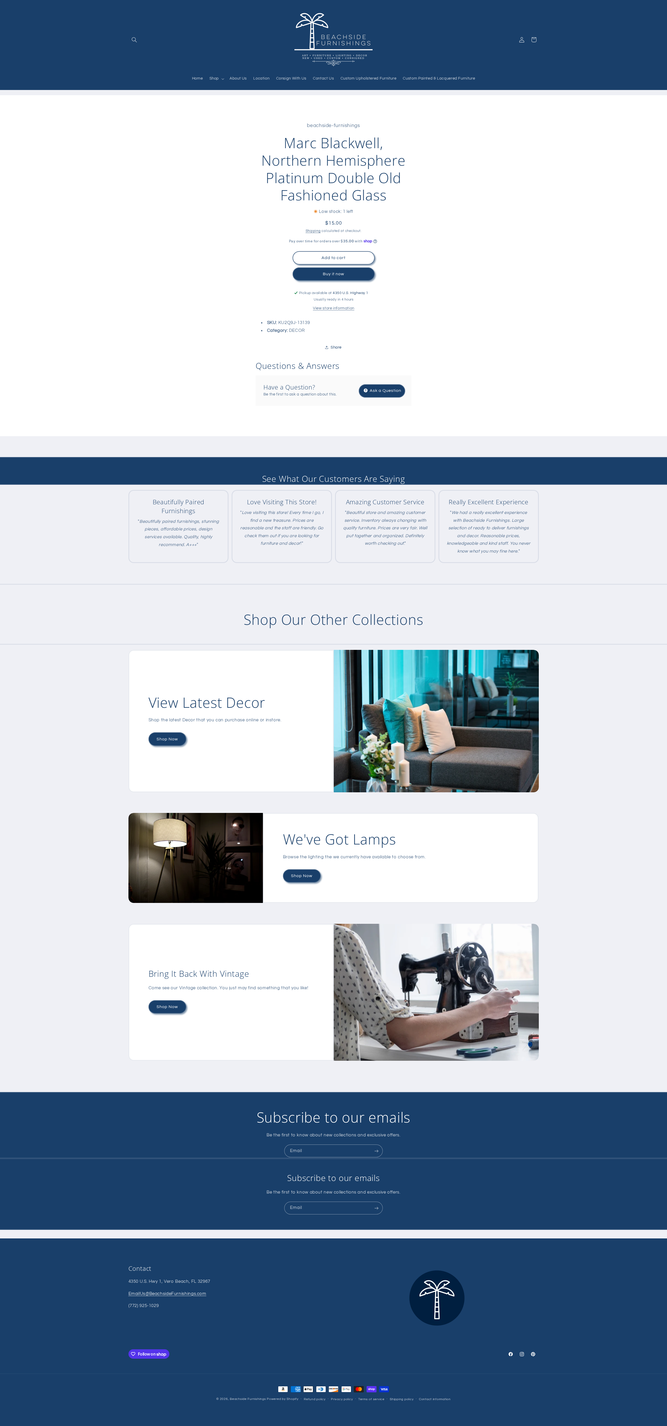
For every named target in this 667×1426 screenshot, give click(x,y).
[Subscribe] (376, 1151)
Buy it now (333, 274)
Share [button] (336, 347)
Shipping (313, 231)
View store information (333, 308)
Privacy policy (342, 1399)
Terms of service (371, 1399)
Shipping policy (401, 1399)
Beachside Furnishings (248, 1399)
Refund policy (315, 1399)
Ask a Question (385, 390)
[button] (134, 40)
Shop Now (167, 739)
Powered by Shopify (282, 1399)
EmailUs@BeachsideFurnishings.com (167, 1293)
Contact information (435, 1399)
